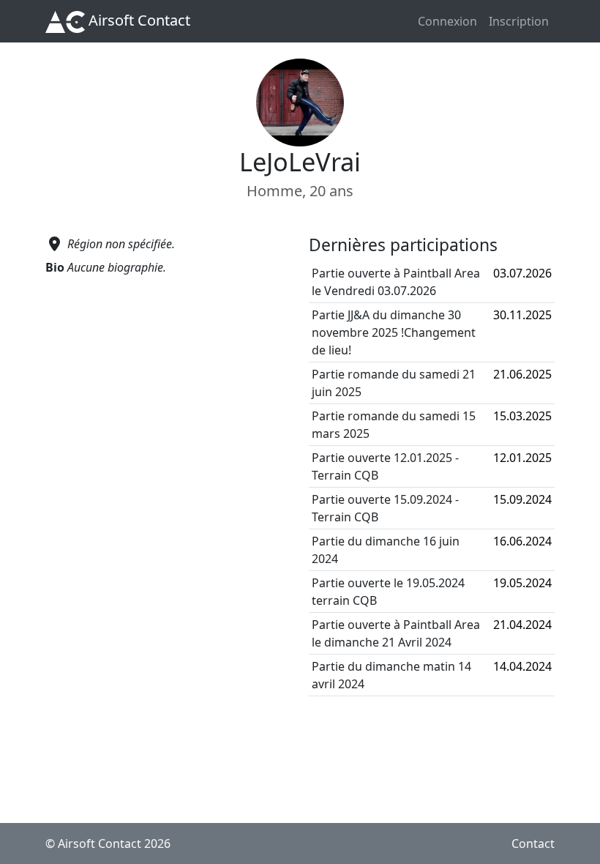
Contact (533, 843)
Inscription (519, 21)
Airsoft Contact (137, 20)
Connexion (447, 21)
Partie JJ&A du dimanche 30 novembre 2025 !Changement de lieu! (394, 332)
